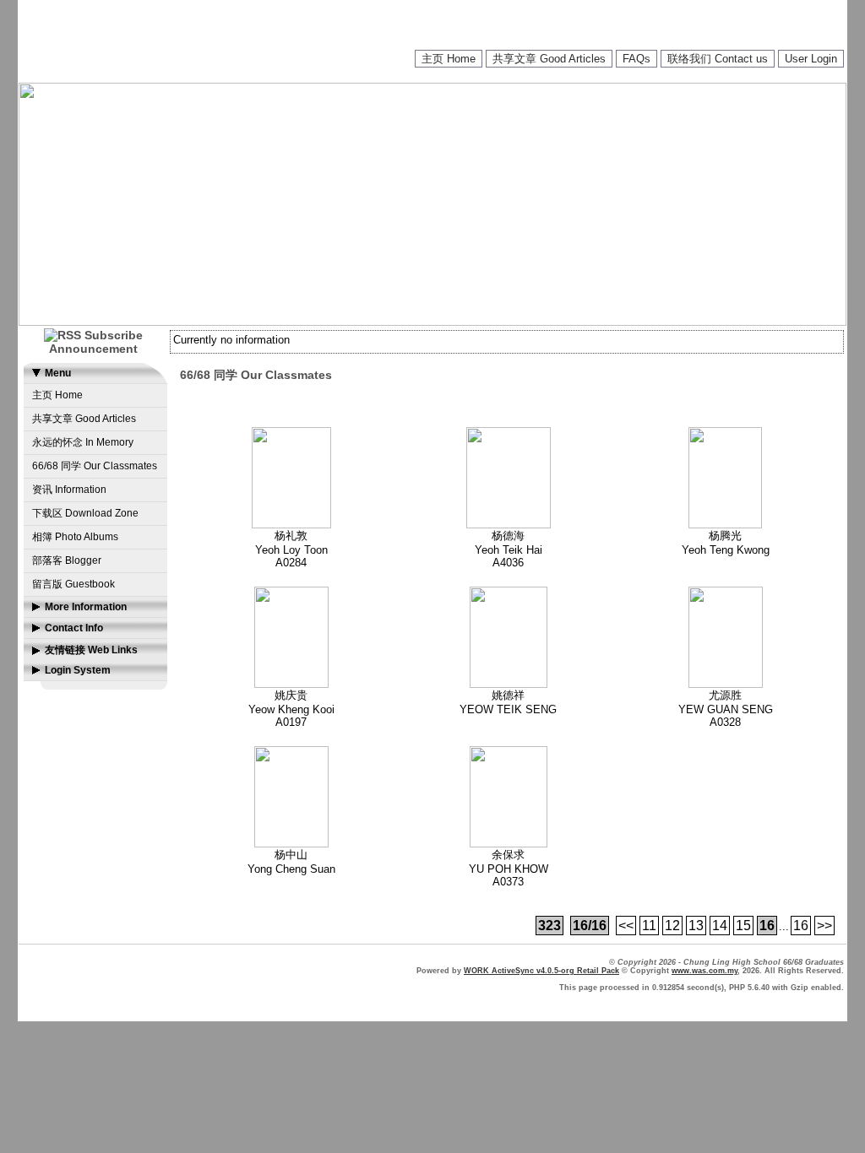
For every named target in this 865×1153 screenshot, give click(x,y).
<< (626, 925)
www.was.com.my (704, 970)
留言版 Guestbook (73, 584)
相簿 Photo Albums (75, 537)
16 (800, 925)
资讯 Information (69, 489)
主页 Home (449, 58)
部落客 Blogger (66, 560)
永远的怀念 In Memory (82, 442)
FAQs (636, 58)
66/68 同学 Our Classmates (94, 466)
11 (649, 925)
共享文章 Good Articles (549, 58)
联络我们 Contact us (717, 58)
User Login (811, 58)
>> (824, 925)
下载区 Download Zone (85, 513)
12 (672, 925)
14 (719, 925)
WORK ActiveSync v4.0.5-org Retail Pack (541, 970)
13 (696, 925)
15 (743, 925)
